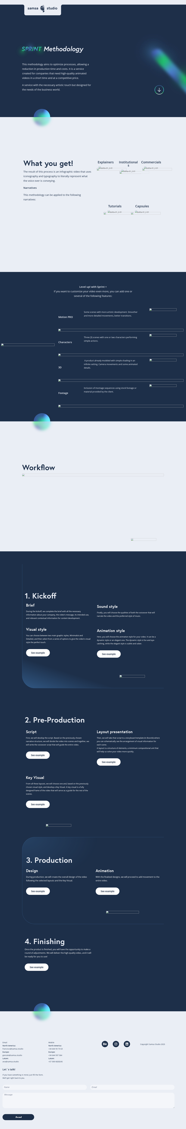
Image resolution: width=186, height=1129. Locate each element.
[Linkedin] (127, 1044)
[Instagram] (116, 1044)
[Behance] (105, 1044)
